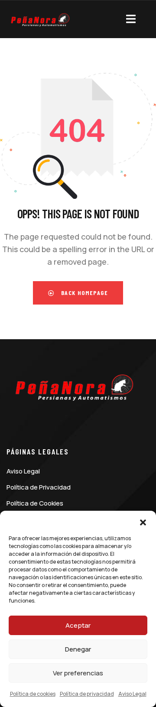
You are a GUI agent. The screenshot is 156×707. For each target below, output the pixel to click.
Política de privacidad (87, 693)
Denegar (78, 649)
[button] (143, 521)
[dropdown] (131, 17)
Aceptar (78, 625)
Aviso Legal (132, 693)
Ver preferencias (78, 673)
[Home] (39, 23)
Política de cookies (32, 693)
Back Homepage (83, 292)
